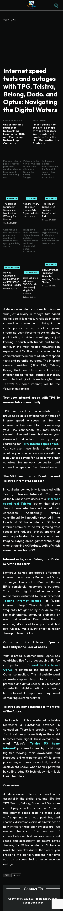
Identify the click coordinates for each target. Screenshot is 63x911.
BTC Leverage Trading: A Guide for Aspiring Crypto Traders (51, 276)
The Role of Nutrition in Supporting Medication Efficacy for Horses (9, 211)
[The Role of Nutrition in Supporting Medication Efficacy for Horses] (12, 191)
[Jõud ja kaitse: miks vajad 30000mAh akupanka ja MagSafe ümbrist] (31, 265)
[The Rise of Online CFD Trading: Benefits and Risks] (51, 191)
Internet (16, 875)
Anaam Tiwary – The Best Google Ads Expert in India (31, 208)
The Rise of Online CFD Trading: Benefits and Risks (49, 210)
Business (12, 198)
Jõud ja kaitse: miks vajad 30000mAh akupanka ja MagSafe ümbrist (30, 285)
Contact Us (33, 888)
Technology (12, 267)
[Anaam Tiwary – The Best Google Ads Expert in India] (31, 191)
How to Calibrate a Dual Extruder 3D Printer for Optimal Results (12, 279)
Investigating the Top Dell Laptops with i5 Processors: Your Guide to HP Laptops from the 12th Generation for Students (46, 134)
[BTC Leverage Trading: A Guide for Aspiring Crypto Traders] (51, 257)
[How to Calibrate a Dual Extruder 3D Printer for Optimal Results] (12, 260)
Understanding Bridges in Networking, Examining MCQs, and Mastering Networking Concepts (14, 134)
